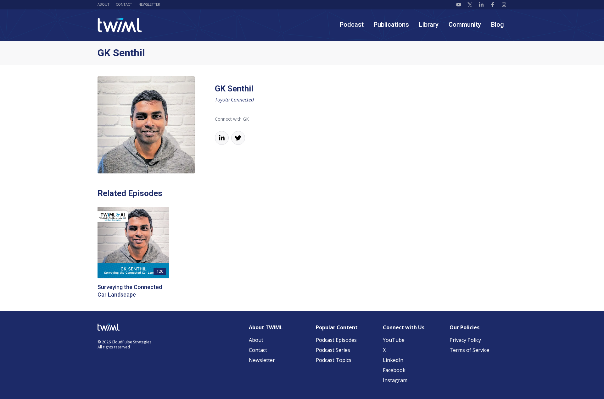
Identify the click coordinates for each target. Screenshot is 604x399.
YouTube (394, 339)
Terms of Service (469, 350)
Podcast (352, 24)
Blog (497, 24)
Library (429, 24)
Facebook (394, 370)
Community (465, 24)
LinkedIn (393, 360)
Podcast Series (333, 350)
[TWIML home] (120, 25)
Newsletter (149, 4)
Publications (391, 24)
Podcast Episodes (336, 339)
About (103, 4)
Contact (124, 4)
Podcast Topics (333, 360)
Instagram (395, 380)
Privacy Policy (465, 339)
